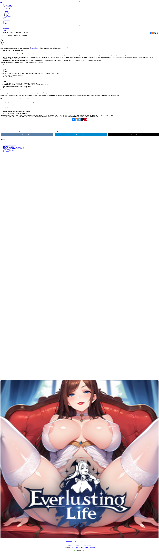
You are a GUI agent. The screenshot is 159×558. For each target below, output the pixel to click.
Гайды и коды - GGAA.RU (76, 547)
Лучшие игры (7, 20)
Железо (5, 21)
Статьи (6, 11)
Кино (6, 14)
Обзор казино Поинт (7, 144)
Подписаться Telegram (80, 134)
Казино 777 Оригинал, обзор (9, 151)
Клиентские (9, 6)
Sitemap (75, 545)
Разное (6, 15)
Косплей (7, 12)
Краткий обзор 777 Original (8, 146)
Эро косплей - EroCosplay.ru (89, 547)
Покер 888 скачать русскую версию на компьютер (13, 148)
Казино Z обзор (6, 149)
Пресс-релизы (8, 13)
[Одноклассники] (152, 33)
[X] (155, 33)
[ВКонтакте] (150, 33)
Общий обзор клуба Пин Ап (9, 152)
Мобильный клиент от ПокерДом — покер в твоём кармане (15, 142)
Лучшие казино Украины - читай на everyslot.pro (13, 147)
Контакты (89, 545)
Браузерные (9, 7)
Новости (6, 9)
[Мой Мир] (157, 33)
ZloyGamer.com (69, 541)
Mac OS (8, 8)
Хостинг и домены (82, 545)
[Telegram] (154, 33)
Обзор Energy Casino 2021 (8, 150)
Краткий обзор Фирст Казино (9, 145)
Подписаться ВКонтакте (27, 134)
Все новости (8, 16)
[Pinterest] (85, 119)
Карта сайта (70, 545)
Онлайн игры (7, 5)
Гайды (5, 17)
